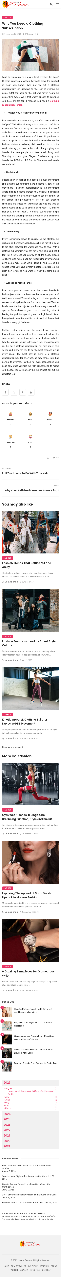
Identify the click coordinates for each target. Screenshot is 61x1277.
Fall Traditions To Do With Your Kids (25, 473)
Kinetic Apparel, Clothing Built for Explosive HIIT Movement (24, 722)
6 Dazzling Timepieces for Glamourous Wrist (28, 974)
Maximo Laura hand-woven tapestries (15, 1219)
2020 (7, 1141)
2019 (7, 1146)
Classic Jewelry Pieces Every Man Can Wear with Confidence (34, 1037)
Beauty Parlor (18, 1266)
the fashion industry (46, 1219)
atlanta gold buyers (20, 1213)
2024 (7, 1119)
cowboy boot (41, 1213)
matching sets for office (48, 1216)
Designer (44, 1266)
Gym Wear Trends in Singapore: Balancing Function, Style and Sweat (27, 817)
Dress (54, 1266)
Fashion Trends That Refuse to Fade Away (26, 565)
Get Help (46, 1270)
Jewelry (24, 1270)
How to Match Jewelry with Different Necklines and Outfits (33, 1010)
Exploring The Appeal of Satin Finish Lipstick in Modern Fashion (26, 895)
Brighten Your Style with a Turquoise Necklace (33, 1024)
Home (6, 1266)
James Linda (11, 581)
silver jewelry (33, 1219)
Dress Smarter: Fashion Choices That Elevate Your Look (33, 1051)
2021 (7, 1136)
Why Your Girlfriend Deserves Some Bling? (32, 490)
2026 (7, 1083)
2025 (7, 1114)
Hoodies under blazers (31, 1216)
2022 (7, 1130)
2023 (7, 1125)
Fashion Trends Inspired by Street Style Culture (28, 643)
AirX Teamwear (7, 1213)
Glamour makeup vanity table (12, 1216)
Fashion (7, 17)
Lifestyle (35, 1270)
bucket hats (32, 1213)
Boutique (33, 1266)
